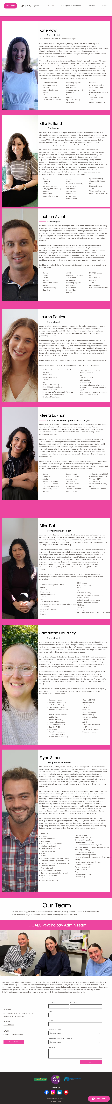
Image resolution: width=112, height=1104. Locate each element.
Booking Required (55, 1029)
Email (50, 1011)
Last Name (74, 1002)
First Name (52, 1002)
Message (52, 1047)
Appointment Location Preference (60, 1038)
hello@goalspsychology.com (15, 1034)
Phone (51, 1020)
